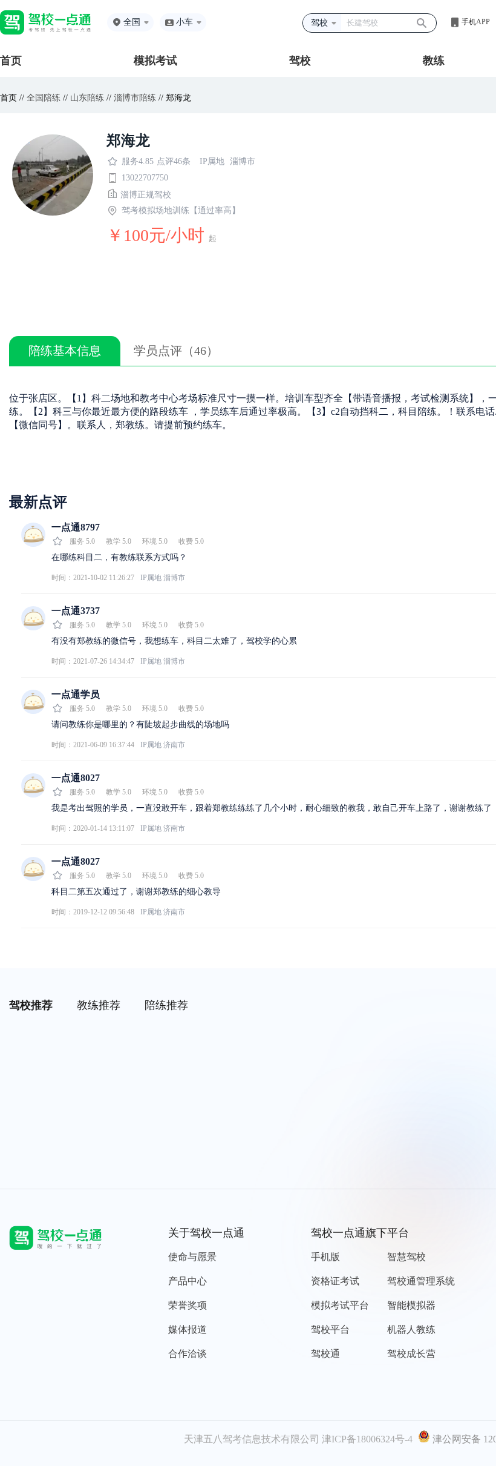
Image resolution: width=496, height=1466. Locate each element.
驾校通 (325, 1354)
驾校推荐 (31, 1005)
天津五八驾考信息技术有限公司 (251, 1439)
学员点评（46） (176, 350)
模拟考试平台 (340, 1305)
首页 (11, 60)
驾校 (300, 60)
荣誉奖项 (187, 1305)
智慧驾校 (406, 1257)
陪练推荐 (166, 1005)
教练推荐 (98, 1005)
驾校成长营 (411, 1354)
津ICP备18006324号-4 (367, 1439)
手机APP (476, 22)
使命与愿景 (192, 1257)
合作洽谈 (187, 1354)
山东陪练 (87, 97)
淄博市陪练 (135, 97)
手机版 (325, 1257)
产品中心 (187, 1281)
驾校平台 (330, 1329)
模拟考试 (155, 60)
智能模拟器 (411, 1305)
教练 (434, 60)
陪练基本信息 (64, 350)
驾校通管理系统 (421, 1281)
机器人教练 (411, 1329)
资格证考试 (335, 1281)
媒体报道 (187, 1329)
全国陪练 (43, 97)
